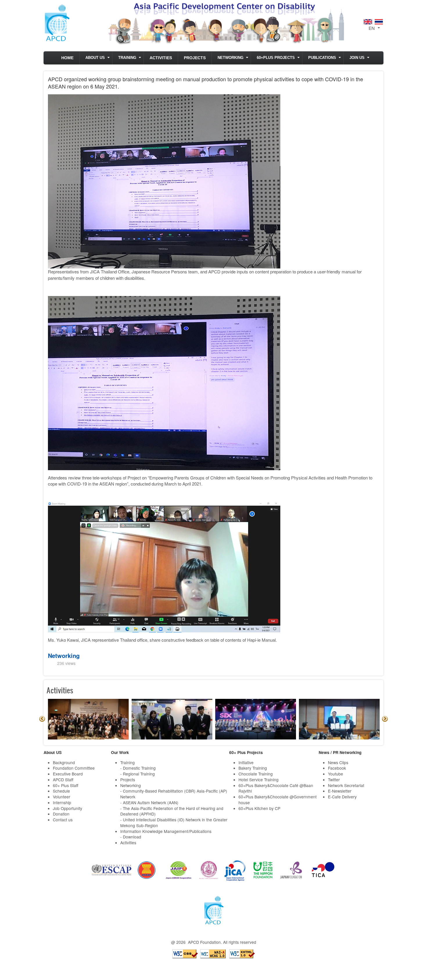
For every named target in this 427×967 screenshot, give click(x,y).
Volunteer (61, 797)
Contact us (63, 819)
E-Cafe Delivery (342, 797)
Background (64, 762)
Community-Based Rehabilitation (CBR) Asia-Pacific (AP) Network (173, 794)
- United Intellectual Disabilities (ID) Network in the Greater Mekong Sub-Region (173, 822)
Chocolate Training (255, 774)
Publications (322, 58)
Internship (62, 802)
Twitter (334, 779)
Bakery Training (252, 768)
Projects (195, 58)
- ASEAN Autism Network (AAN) (149, 802)
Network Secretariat (346, 785)
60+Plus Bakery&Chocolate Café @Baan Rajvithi (275, 788)
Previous (42, 719)
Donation (61, 814)
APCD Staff (63, 779)
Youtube (335, 774)
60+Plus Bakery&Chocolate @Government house (277, 799)
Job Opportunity (67, 808)
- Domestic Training (138, 768)
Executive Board (68, 774)
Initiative (246, 762)
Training (127, 58)
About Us (95, 58)
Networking (230, 58)
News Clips (338, 762)
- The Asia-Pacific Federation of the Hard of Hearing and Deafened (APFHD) (171, 811)
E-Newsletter (339, 791)
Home (67, 58)
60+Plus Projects (276, 58)
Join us (357, 58)
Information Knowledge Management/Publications (165, 831)
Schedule (61, 791)
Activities (161, 58)
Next (385, 719)
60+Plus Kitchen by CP (259, 808)
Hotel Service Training (258, 779)
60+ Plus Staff (65, 785)
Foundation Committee (74, 768)
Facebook (337, 768)
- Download (130, 837)
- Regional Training (137, 774)
